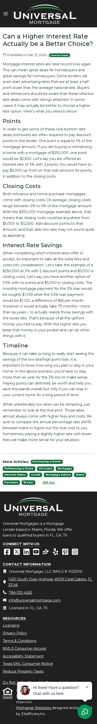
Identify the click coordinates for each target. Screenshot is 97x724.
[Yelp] (56, 553)
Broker (28, 482)
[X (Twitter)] (17, 553)
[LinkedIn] (27, 553)
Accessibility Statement (23, 656)
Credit (35, 474)
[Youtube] (37, 553)
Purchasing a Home (46, 461)
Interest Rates (60, 55)
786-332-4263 (20, 592)
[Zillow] (46, 553)
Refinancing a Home (19, 468)
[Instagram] (75, 553)
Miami (80, 474)
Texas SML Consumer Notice (28, 663)
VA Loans (45, 468)
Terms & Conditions (19, 641)
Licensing (11, 625)
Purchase (11, 482)
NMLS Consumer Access (24, 648)
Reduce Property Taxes (23, 671)
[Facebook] (7, 553)
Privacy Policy (15, 633)
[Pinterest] (66, 553)
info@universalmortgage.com (35, 600)
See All (49, 482)
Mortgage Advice (58, 474)
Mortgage (64, 468)
